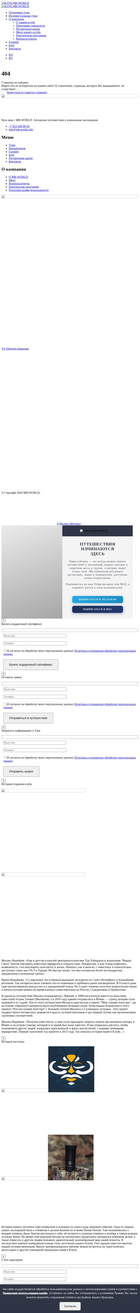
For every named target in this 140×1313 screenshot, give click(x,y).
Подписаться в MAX (97, 609)
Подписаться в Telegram (97, 599)
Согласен (70, 1306)
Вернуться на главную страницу (27, 92)
